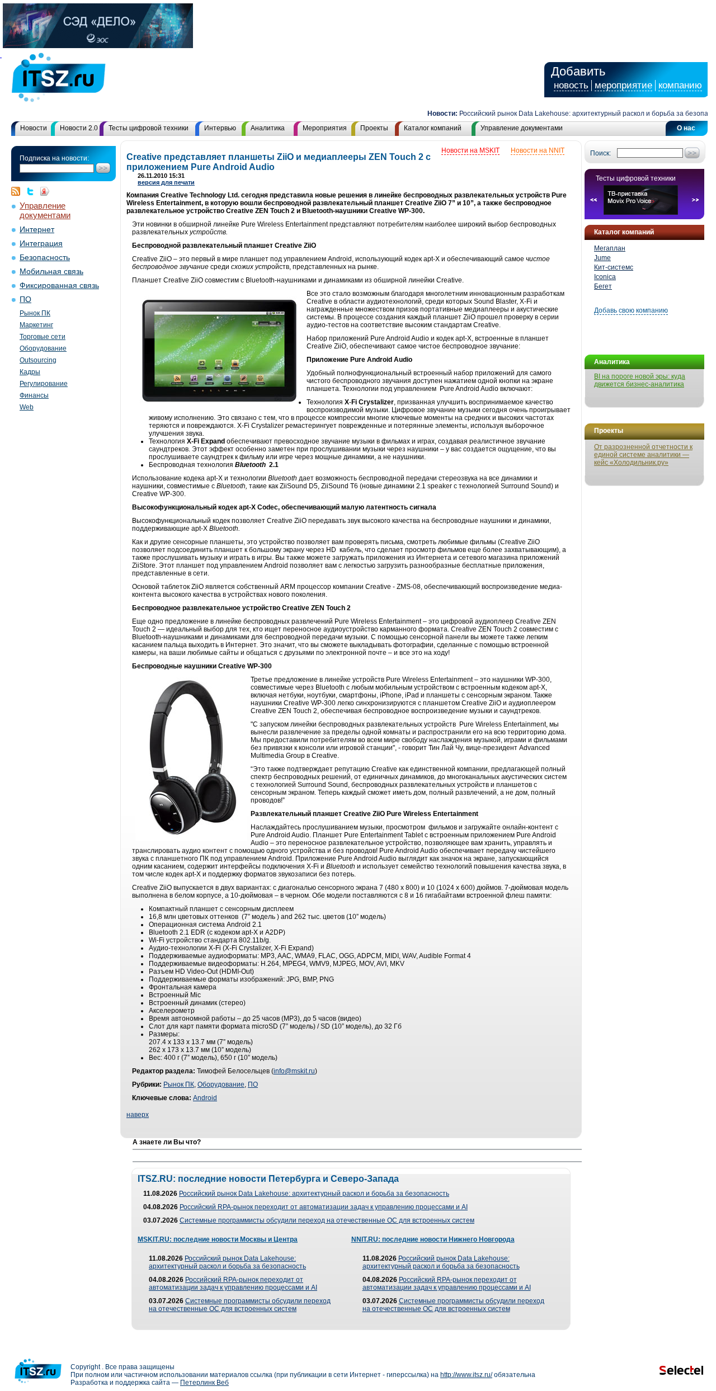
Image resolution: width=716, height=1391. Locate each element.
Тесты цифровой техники (149, 128)
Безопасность (45, 257)
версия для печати (166, 182)
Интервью (220, 128)
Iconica (605, 277)
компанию (680, 85)
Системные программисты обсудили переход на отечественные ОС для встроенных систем (327, 1220)
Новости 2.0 (79, 128)
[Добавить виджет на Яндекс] (44, 191)
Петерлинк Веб (204, 1383)
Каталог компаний (432, 128)
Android (205, 1098)
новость (571, 85)
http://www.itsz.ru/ (466, 1375)
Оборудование (43, 348)
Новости (33, 128)
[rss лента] (18, 191)
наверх (137, 1115)
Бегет (603, 286)
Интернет (37, 229)
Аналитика (268, 128)
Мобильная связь (51, 271)
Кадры (30, 372)
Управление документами (522, 128)
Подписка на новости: (54, 158)
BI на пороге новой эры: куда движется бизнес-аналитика (639, 380)
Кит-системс (613, 267)
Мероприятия (325, 128)
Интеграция (41, 243)
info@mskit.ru (294, 1071)
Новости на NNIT (537, 150)
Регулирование (44, 384)
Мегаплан (609, 248)
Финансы (34, 395)
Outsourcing (38, 360)
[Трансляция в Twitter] (33, 191)
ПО (25, 299)
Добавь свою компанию (631, 310)
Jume (602, 258)
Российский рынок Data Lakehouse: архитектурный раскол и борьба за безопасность (578, 113)
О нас (686, 128)
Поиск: (600, 153)
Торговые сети (42, 337)
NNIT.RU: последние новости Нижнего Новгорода (433, 1239)
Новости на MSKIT (470, 150)
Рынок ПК (35, 313)
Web (27, 407)
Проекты (374, 128)
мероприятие (623, 85)
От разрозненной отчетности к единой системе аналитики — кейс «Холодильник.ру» (643, 454)
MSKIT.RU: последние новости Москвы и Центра (218, 1239)
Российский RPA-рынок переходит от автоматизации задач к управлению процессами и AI (324, 1207)
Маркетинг (36, 325)
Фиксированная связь (59, 285)
